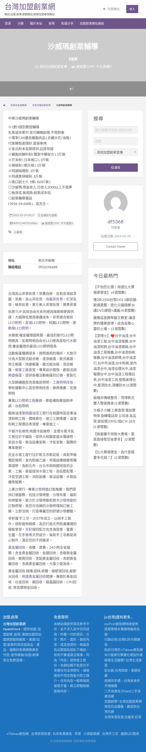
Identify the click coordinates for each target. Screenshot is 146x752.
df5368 (116, 221)
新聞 (52, 23)
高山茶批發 (33, 299)
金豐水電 (60, 431)
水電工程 (46, 471)
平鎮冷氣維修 (18, 431)
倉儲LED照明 (35, 323)
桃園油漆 (32, 413)
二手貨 (136, 691)
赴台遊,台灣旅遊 (116, 670)
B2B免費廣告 (62, 734)
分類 (20, 23)
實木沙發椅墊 (63, 500)
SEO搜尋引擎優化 (117, 655)
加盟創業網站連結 (92, 23)
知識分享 (67, 23)
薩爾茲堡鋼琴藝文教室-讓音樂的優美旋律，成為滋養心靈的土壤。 (114, 323)
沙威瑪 (18, 232)
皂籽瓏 (30, 529)
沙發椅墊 (42, 489)
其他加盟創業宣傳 (53, 66)
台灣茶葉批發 (114, 717)
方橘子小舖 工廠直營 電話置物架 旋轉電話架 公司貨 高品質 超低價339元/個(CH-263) (114, 415)
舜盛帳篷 (15, 375)
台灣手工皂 (110, 734)
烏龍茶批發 (54, 299)
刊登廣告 (113, 9)
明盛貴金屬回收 (34, 576)
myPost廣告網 (114, 624)
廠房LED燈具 (130, 734)
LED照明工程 (25, 400)
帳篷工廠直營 (25, 370)
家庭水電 (15, 442)
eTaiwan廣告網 (132, 650)
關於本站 (36, 23)
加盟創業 (132, 701)
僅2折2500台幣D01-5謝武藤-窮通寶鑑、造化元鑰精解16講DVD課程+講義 (115, 305)
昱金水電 (15, 455)
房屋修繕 (110, 629)
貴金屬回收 (16, 547)
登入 (132, 9)
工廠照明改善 (63, 382)
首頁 (8, 23)
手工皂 (24, 518)
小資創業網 (91, 734)
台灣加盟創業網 (30, 6)
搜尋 (117, 167)
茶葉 (78, 734)
